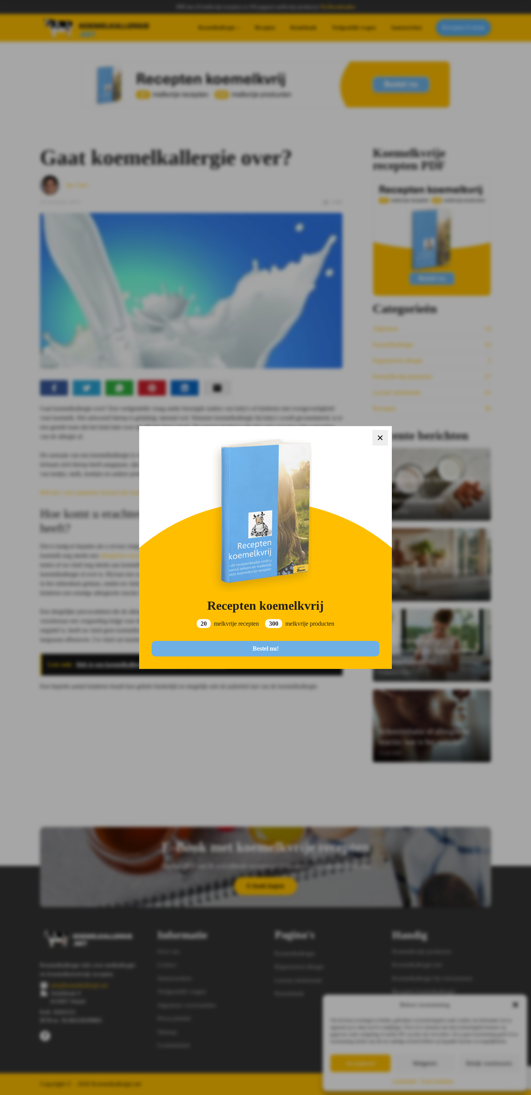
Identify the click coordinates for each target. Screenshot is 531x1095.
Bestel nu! (266, 648)
